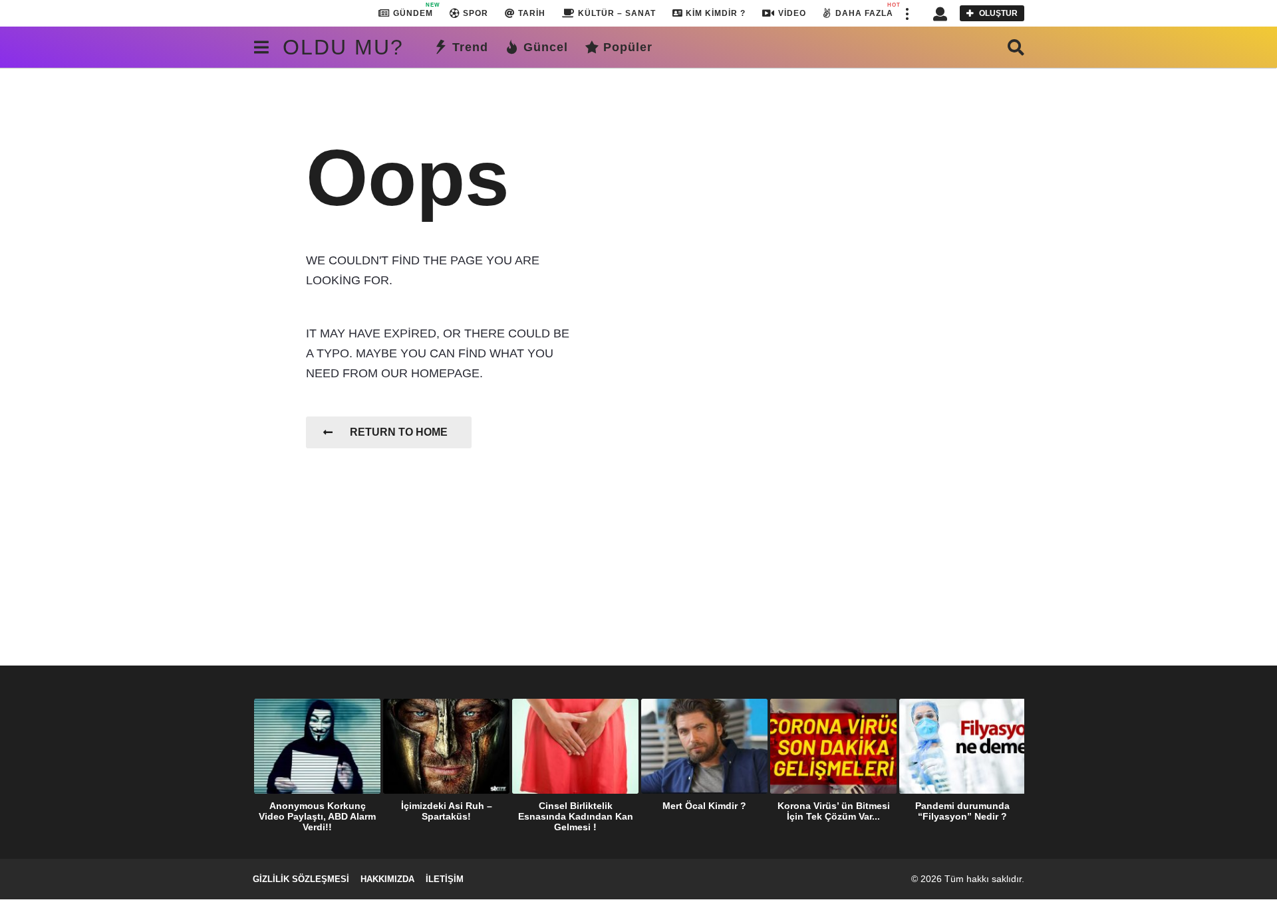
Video (792, 13)
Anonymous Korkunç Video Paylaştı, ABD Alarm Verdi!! (317, 816)
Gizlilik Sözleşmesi (301, 879)
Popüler (627, 47)
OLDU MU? (343, 47)
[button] (906, 13)
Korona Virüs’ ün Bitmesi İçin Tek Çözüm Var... (834, 811)
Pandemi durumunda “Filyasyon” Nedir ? (962, 811)
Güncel (545, 47)
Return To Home (399, 432)
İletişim (445, 879)
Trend (470, 47)
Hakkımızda (387, 879)
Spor (475, 13)
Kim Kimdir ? (716, 13)
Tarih (531, 13)
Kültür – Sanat (617, 13)
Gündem (413, 10)
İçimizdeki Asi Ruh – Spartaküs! (446, 811)
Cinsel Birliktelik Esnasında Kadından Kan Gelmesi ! (575, 816)
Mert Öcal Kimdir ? (704, 805)
